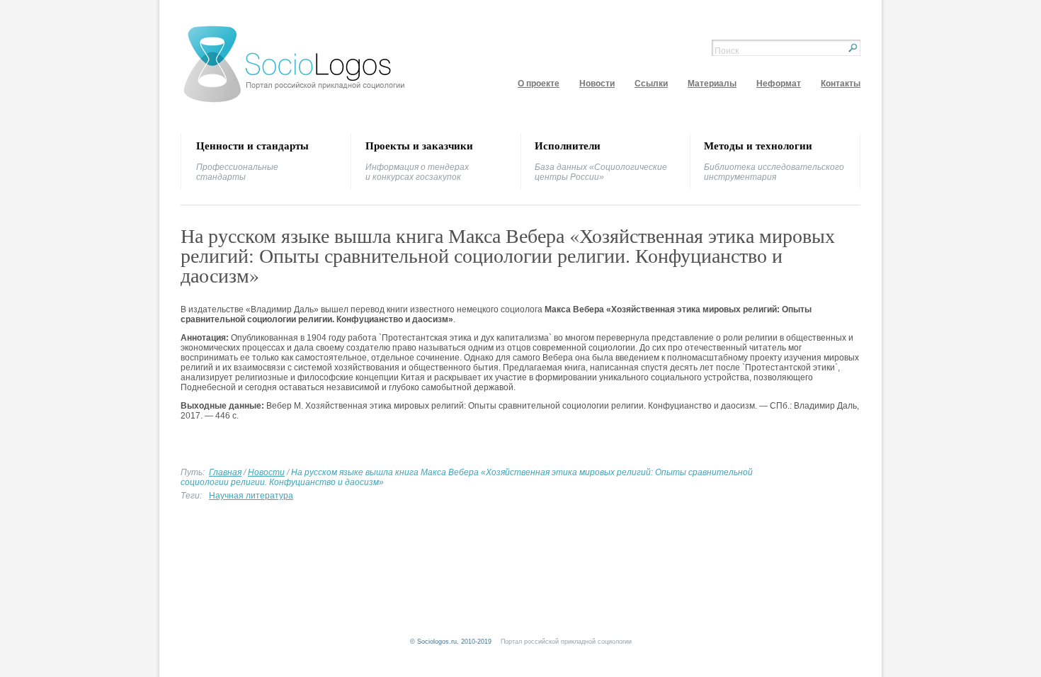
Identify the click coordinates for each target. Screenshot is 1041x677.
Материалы (712, 84)
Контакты (840, 84)
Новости (597, 84)
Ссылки (651, 84)
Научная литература (251, 496)
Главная (225, 472)
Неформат (778, 84)
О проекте (538, 84)
